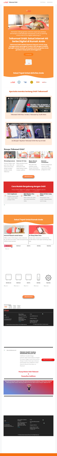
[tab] (8, 246)
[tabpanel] (28, 260)
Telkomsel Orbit (13, 2)
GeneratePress (34, 454)
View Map (20, 321)
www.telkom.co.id (6, 422)
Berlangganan (28, 176)
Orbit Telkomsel (42, 2)
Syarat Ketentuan (50, 2)
